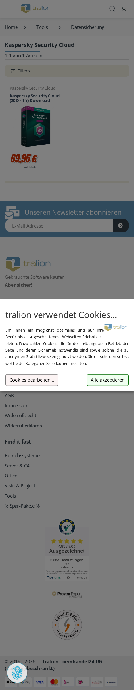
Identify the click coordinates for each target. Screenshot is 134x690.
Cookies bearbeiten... (31, 380)
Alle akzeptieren (108, 380)
